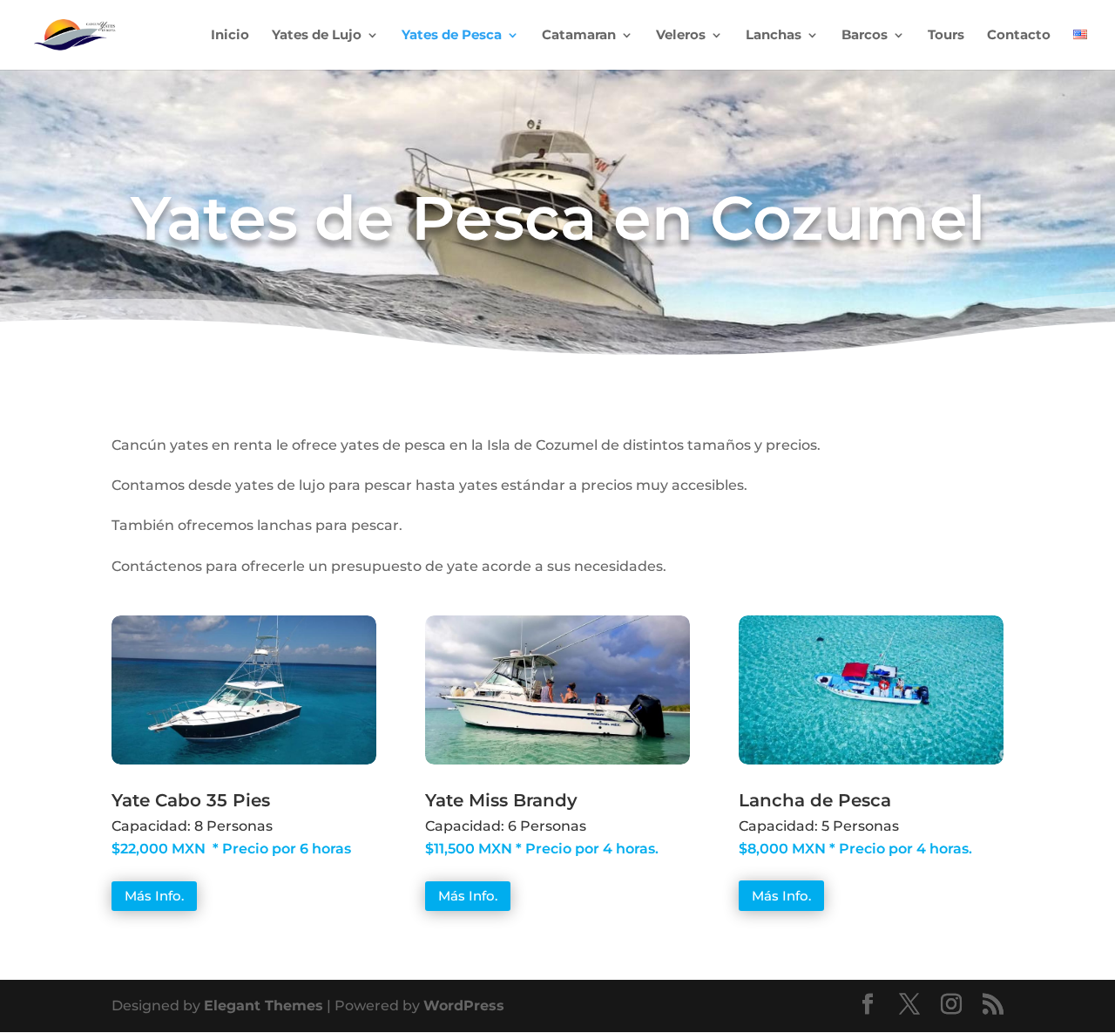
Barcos (864, 36)
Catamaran (579, 36)
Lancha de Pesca (815, 800)
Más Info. (154, 895)
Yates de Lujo (317, 36)
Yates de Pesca (452, 36)
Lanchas (773, 36)
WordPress (463, 1005)
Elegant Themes (263, 1005)
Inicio (230, 36)
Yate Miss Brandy (501, 800)
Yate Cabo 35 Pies (191, 800)
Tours (946, 36)
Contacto (1019, 36)
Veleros (681, 36)
